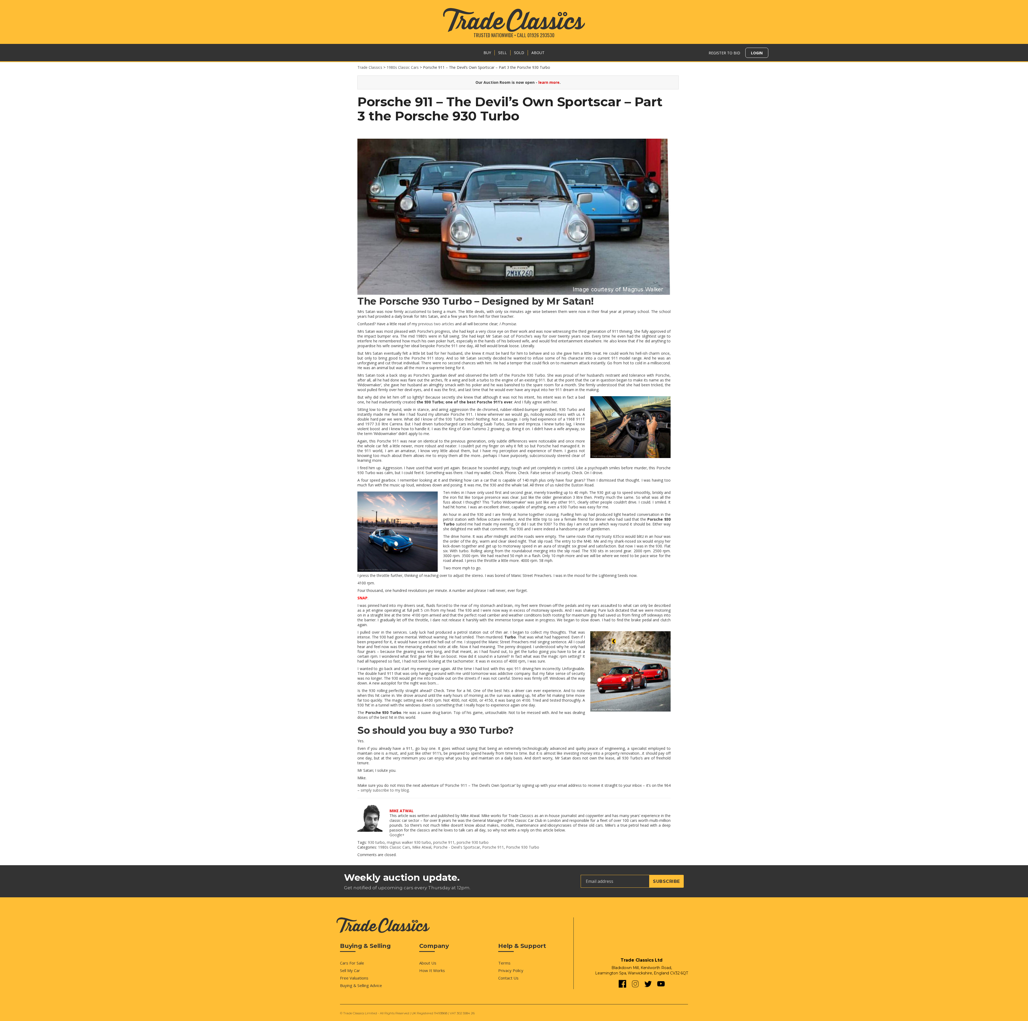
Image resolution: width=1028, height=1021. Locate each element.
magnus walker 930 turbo (409, 842)
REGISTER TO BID (724, 52)
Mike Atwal (421, 847)
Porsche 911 (493, 847)
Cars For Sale (352, 963)
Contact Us (508, 978)
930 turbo (376, 842)
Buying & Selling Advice (361, 985)
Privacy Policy (510, 970)
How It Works (432, 970)
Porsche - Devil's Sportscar (456, 847)
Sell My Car (350, 970)
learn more (549, 82)
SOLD (519, 52)
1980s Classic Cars (394, 847)
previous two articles (436, 323)
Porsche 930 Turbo (522, 847)
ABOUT (538, 52)
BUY (487, 52)
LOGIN (757, 52)
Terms (504, 963)
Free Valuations (354, 978)
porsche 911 (444, 842)
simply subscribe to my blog (385, 790)
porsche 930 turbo (473, 842)
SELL (502, 52)
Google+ (397, 834)
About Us (427, 963)
